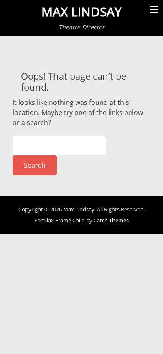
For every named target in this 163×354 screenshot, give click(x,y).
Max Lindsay (81, 11)
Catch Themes (111, 220)
